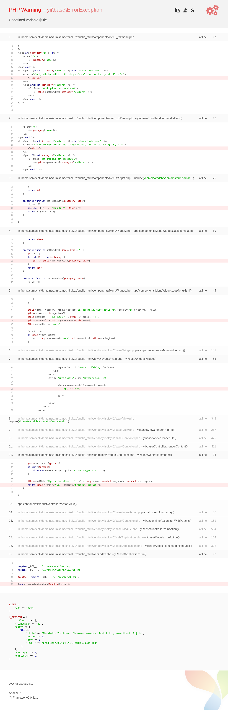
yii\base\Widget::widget (140, 358)
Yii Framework (18, 697)
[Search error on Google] (192, 10)
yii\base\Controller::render (153, 454)
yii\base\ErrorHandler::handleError (158, 118)
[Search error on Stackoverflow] (185, 10)
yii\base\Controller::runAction (158, 529)
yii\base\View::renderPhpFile (155, 429)
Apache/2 (15, 693)
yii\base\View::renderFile (159, 438)
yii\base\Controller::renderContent (164, 446)
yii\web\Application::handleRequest (167, 545)
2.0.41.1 (33, 697)
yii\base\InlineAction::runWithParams (166, 520)
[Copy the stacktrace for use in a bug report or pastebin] (177, 10)
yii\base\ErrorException (74, 10)
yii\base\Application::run (129, 554)
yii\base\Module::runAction (161, 537)
